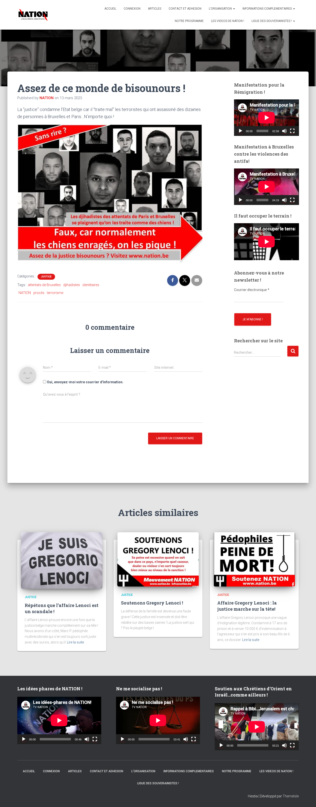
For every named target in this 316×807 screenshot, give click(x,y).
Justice (46, 276)
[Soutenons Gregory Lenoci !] (158, 559)
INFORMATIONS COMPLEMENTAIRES (267, 8)
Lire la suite (75, 642)
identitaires (90, 285)
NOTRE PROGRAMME (189, 21)
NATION (25, 293)
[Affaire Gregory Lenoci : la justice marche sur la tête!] (254, 559)
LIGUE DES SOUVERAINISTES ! (272, 21)
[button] (234, 8)
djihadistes (71, 285)
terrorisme (55, 293)
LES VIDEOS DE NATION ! (227, 21)
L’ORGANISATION (221, 8)
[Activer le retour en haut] (306, 797)
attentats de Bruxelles (44, 285)
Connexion (132, 8)
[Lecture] (240, 130)
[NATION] (33, 15)
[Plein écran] (292, 130)
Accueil (110, 8)
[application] (266, 117)
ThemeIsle (291, 796)
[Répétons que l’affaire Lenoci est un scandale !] (61, 560)
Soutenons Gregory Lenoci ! (152, 603)
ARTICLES (154, 8)
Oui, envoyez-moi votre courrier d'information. (84, 382)
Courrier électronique (251, 290)
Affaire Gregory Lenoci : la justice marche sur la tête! (247, 606)
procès (38, 293)
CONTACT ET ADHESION (185, 8)
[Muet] (284, 130)
